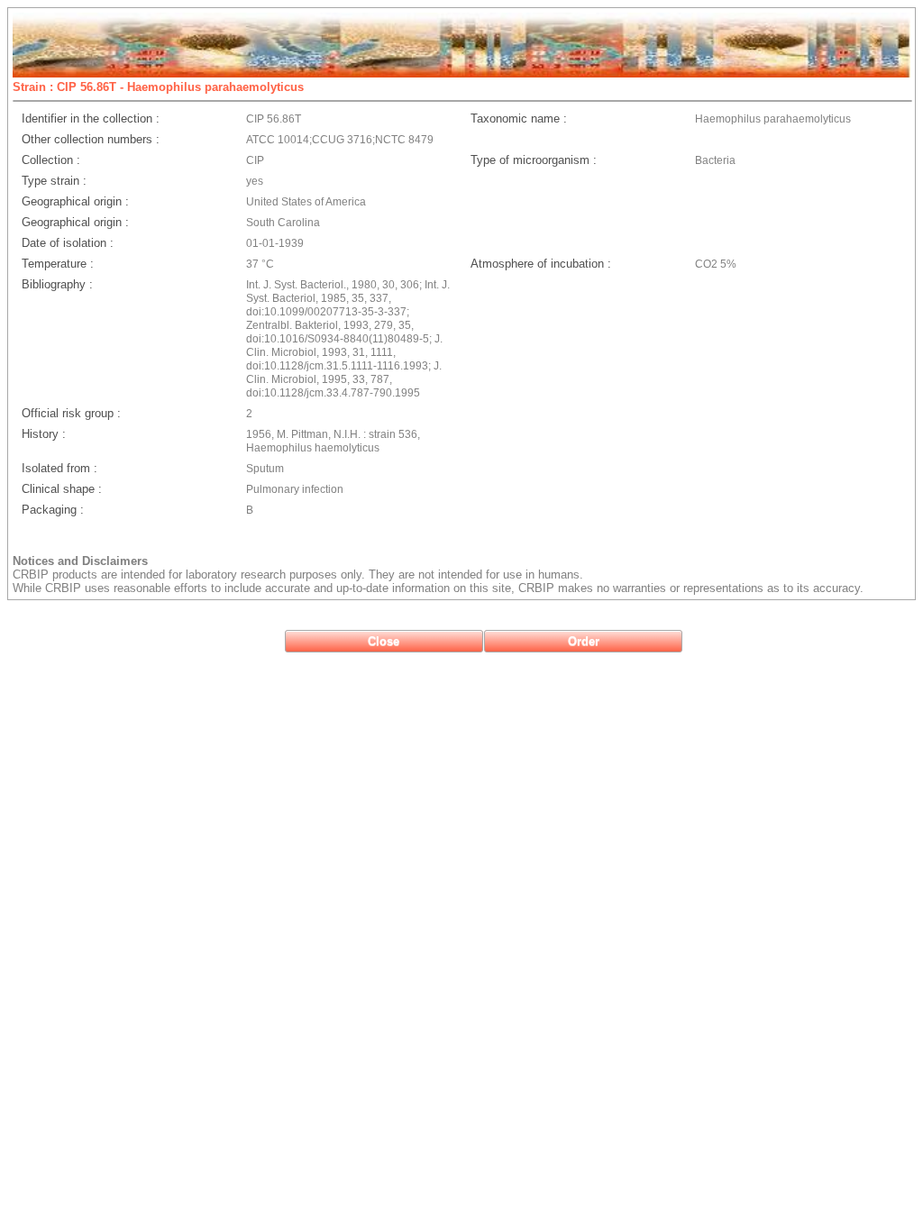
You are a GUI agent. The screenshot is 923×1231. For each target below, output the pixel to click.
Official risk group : (71, 413)
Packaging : (53, 509)
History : (44, 434)
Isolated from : (59, 468)
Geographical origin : (75, 201)
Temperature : (58, 263)
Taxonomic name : (519, 118)
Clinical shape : (62, 489)
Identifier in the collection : (91, 118)
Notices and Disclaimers (80, 561)
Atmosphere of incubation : (541, 263)
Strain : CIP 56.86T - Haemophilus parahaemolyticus (158, 87)
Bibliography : (57, 284)
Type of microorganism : (534, 160)
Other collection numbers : (91, 139)
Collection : (51, 160)
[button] (384, 641)
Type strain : (54, 180)
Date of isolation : (68, 243)
